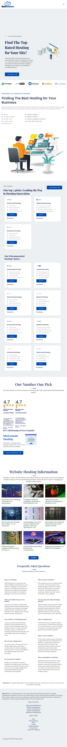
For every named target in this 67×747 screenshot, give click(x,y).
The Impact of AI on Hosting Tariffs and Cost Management (11, 501)
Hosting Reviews (33, 721)
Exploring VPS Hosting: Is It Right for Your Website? (54, 547)
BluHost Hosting (42, 297)
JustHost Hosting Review (33, 709)
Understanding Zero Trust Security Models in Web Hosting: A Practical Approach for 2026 (32, 524)
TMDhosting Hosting (43, 203)
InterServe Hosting (13, 352)
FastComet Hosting (43, 352)
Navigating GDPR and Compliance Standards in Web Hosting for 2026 (31, 501)
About (33, 722)
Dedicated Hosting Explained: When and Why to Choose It (10, 548)
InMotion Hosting (42, 325)
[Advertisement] (33, 21)
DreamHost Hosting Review (33, 712)
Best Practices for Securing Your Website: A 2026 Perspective (11, 524)
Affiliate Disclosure (33, 726)
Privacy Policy (33, 728)
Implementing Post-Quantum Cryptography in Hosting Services (54, 501)
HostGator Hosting (13, 231)
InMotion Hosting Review (33, 711)
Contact (33, 724)
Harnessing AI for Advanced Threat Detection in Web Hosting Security (54, 524)
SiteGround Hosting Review (33, 705)
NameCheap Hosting (14, 297)
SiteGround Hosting (14, 203)
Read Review (10, 218)
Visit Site (11, 214)
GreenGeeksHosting (14, 269)
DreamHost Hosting (14, 325)
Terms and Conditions (33, 730)
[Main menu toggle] (63, 4)
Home (33, 719)
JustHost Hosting (42, 269)
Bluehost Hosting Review (33, 707)
